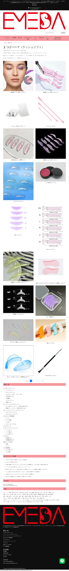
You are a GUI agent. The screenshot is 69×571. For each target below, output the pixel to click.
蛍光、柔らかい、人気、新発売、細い (37, 498)
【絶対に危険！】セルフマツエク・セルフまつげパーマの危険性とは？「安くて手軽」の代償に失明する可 (27, 464)
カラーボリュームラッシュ (12, 414)
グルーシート (5, 492)
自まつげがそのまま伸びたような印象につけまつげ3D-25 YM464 (46, 500)
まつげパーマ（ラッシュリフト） (10, 428)
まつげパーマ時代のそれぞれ (11, 462)
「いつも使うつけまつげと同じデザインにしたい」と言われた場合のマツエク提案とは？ (23, 471)
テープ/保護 (8, 420)
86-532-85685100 (35, 9)
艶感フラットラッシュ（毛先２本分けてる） (16, 408)
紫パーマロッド (18, 235)
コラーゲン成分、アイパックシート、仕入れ (12, 501)
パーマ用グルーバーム (50, 182)
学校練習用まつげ (10, 440)
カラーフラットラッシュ (11, 412)
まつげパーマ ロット (18, 201)
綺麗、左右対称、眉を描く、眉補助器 (34, 494)
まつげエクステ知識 (27, 38)
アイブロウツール (7, 426)
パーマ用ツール (9, 434)
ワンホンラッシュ (10, 400)
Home (5, 42)
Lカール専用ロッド (50, 317)
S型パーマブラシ (51, 343)
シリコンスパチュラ (51, 126)
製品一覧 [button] (20, 37)
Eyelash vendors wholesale (20, 570)
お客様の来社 (5, 553)
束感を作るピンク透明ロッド (18, 160)
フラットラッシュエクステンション (11, 404)
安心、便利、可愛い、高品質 (22, 496)
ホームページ (7, 38)
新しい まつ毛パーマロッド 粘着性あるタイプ (18, 377)
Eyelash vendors (29, 570)
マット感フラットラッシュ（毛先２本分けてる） (17, 406)
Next (42, 380)
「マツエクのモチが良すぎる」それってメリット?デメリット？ (18, 467)
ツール (7, 418)
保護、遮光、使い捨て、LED (25, 492)
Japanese (35, 5)
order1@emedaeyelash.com (35, 7)
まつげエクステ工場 (7, 554)
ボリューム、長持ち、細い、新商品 (10, 498)
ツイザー (8, 422)
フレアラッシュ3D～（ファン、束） (14, 394)
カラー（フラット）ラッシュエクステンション (13, 410)
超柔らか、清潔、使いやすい (23, 498)
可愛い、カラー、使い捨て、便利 (9, 494)
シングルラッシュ (10, 390)
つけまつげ (5, 436)
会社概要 (5, 551)
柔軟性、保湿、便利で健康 (47, 494)
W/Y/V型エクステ (10, 396)
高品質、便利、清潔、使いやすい (34, 496)
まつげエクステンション (8, 388)
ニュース (35, 38)
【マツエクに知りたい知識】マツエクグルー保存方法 (16, 459)
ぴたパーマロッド (50, 249)
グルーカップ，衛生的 (21, 494)
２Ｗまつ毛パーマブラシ (51, 375)
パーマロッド (9, 430)
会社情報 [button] (14, 37)
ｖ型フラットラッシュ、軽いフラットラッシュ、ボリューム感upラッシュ (17, 500)
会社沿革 (5, 556)
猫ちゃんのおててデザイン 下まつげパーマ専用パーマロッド (50, 283)
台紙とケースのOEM (8, 442)
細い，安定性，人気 (50, 492)
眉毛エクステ (9, 402)
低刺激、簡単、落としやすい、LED (38, 492)
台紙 (7, 444)
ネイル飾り (8, 451)
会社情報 (6, 549)
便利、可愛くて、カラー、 (47, 496)
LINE (47, 39)
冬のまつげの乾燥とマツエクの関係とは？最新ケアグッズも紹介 (18, 476)
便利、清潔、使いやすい (14, 492)
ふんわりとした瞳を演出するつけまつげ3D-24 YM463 (32, 501)
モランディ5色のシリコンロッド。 (18, 342)
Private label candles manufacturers (7, 570)
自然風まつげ (9, 438)
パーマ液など (9, 432)
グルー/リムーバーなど (11, 424)
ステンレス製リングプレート (18, 126)
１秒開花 (8, 398)
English (35, 3)
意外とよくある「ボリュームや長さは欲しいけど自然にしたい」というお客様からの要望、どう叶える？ (26, 469)
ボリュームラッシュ (10, 392)
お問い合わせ (41, 38)
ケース (7, 446)
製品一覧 (10, 42)
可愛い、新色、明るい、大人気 (9, 496)
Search (63, 32)
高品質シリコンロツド (18, 314)
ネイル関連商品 (6, 448)
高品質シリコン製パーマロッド (18, 92)
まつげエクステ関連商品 (8, 416)
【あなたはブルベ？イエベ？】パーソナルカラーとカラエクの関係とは (20, 474)
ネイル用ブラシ (9, 450)
